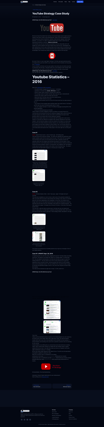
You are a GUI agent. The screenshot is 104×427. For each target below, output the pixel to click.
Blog (69, 1)
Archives (40, 9)
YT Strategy (36, 64)
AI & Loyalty (60, 1)
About (66, 1)
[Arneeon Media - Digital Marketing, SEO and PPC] (24, 1)
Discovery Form (45, 376)
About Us (71, 411)
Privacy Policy (72, 417)
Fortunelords (48, 87)
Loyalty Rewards (55, 417)
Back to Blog (35, 9)
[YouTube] (30, 420)
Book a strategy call (52, 401)
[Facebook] (22, 420)
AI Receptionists (55, 419)
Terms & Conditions (73, 419)
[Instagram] (27, 420)
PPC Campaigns (55, 413)
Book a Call (80, 1)
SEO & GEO (54, 411)
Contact (73, 1)
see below (55, 20)
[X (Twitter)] (24, 420)
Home (33, 4)
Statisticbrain (40, 87)
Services (55, 1)
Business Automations (56, 415)
